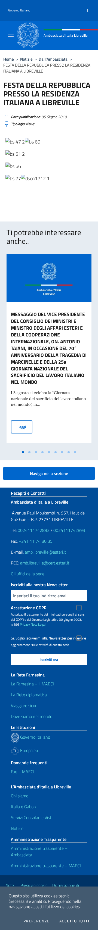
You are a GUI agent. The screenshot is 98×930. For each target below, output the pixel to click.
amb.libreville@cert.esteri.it (44, 563)
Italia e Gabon (23, 806)
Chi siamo (19, 795)
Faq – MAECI (22, 771)
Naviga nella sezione (49, 473)
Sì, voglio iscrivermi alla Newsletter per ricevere (48, 638)
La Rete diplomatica (29, 694)
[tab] (23, 452)
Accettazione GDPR (29, 607)
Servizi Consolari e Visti (31, 817)
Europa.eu (28, 750)
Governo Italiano (19, 10)
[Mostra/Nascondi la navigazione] (11, 35)
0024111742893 (69, 530)
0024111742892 (34, 530)
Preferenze (36, 921)
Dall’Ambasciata (53, 59)
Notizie (26, 59)
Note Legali (38, 624)
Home (8, 59)
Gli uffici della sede (27, 573)
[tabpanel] (49, 350)
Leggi (24, 427)
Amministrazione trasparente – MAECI (46, 865)
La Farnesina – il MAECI (32, 684)
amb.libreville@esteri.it (45, 552)
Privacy (25, 624)
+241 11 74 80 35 (36, 541)
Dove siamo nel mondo (31, 716)
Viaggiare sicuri (24, 705)
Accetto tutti (74, 921)
